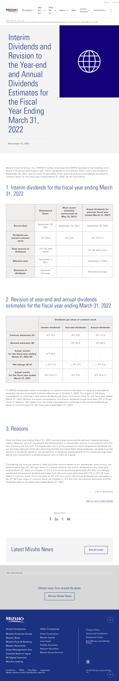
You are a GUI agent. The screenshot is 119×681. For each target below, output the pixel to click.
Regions (62, 10)
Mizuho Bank (13, 638)
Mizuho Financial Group (19, 634)
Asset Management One (19, 650)
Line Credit (45, 641)
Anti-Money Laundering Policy (97, 642)
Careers (106, 2)
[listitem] (19, 20)
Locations (116, 2)
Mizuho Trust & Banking (19, 642)
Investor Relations (84, 10)
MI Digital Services (16, 658)
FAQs (21, 670)
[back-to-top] (110, 674)
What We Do (51, 10)
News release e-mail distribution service (25, 673)
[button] (28, 10)
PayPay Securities (49, 645)
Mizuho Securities (16, 646)
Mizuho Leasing (14, 662)
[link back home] (15, 620)
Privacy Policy (93, 630)
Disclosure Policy (94, 637)
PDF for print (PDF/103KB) (99, 501)
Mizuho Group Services (51, 653)
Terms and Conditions (96, 634)
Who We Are (40, 10)
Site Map (32, 670)
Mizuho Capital (47, 638)
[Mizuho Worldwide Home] (12, 10)
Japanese (45, 670)
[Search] (111, 10)
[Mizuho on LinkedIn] (88, 662)
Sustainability (99, 10)
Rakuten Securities (49, 649)
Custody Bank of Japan (18, 654)
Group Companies (16, 629)
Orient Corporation (49, 634)
